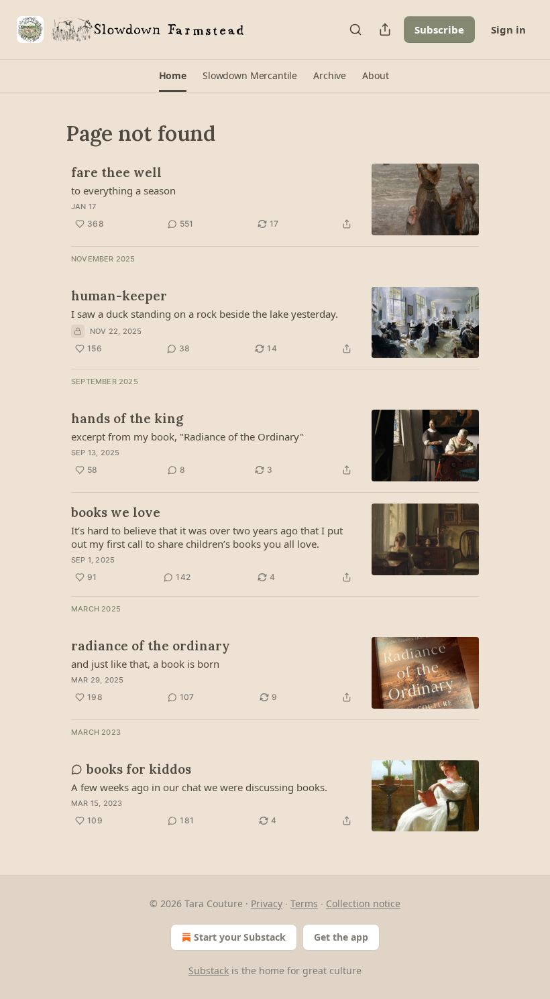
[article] (275, 199)
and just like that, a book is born (145, 663)
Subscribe (439, 29)
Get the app (341, 937)
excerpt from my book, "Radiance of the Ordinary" (187, 436)
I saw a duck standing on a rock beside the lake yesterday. (204, 313)
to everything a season (123, 190)
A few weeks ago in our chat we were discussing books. (199, 787)
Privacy (266, 903)
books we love (115, 512)
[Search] (355, 29)
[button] (173, 76)
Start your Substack (240, 937)
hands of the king (127, 418)
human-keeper (119, 296)
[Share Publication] (385, 29)
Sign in (508, 29)
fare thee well (116, 172)
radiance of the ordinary (150, 646)
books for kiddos (139, 769)
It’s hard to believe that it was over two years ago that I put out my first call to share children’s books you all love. (207, 537)
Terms (304, 903)
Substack (208, 970)
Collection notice (363, 903)
